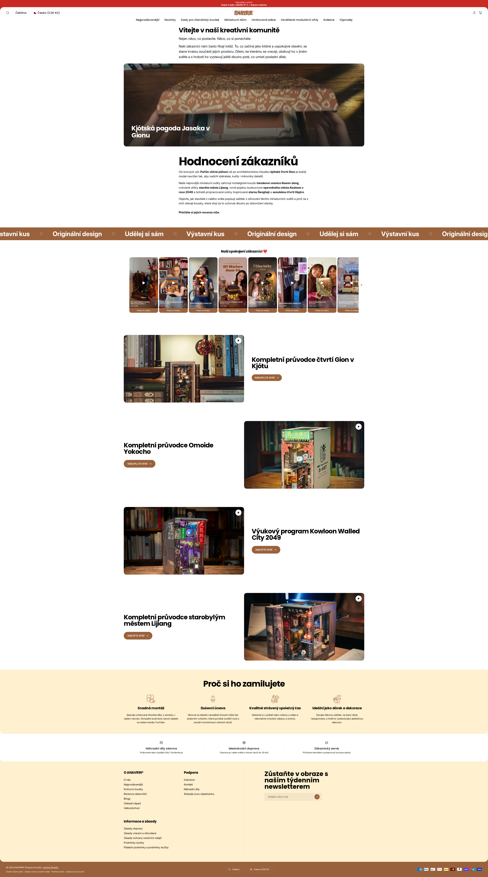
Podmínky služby (134, 842)
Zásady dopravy (133, 828)
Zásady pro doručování (75, 872)
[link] (151, 699)
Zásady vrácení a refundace (140, 833)
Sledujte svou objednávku (199, 793)
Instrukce (189, 779)
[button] (238, 340)
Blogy (127, 798)
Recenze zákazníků (135, 793)
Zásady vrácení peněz (14, 872)
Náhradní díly (192, 789)
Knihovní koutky (133, 789)
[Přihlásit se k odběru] (317, 796)
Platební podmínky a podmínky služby (146, 847)
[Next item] (361, 285)
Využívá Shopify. (51, 867)
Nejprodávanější (133, 784)
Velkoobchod (131, 808)
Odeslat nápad (132, 803)
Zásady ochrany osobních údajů (143, 838)
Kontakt (188, 784)
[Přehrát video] (184, 369)
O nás (127, 779)
